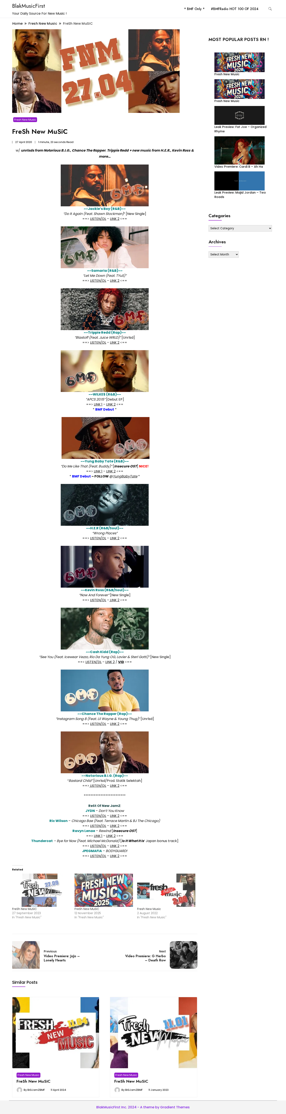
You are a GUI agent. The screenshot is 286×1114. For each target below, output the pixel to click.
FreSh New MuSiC (24, 909)
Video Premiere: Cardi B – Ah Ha (238, 167)
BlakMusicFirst (28, 6)
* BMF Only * (194, 8)
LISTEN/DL (98, 218)
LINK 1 (98, 404)
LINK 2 (114, 218)
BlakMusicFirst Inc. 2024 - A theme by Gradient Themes (143, 1107)
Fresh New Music (25, 119)
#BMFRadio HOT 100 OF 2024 (234, 8)
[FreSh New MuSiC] (41, 890)
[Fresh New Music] (166, 890)
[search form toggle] (270, 9)
